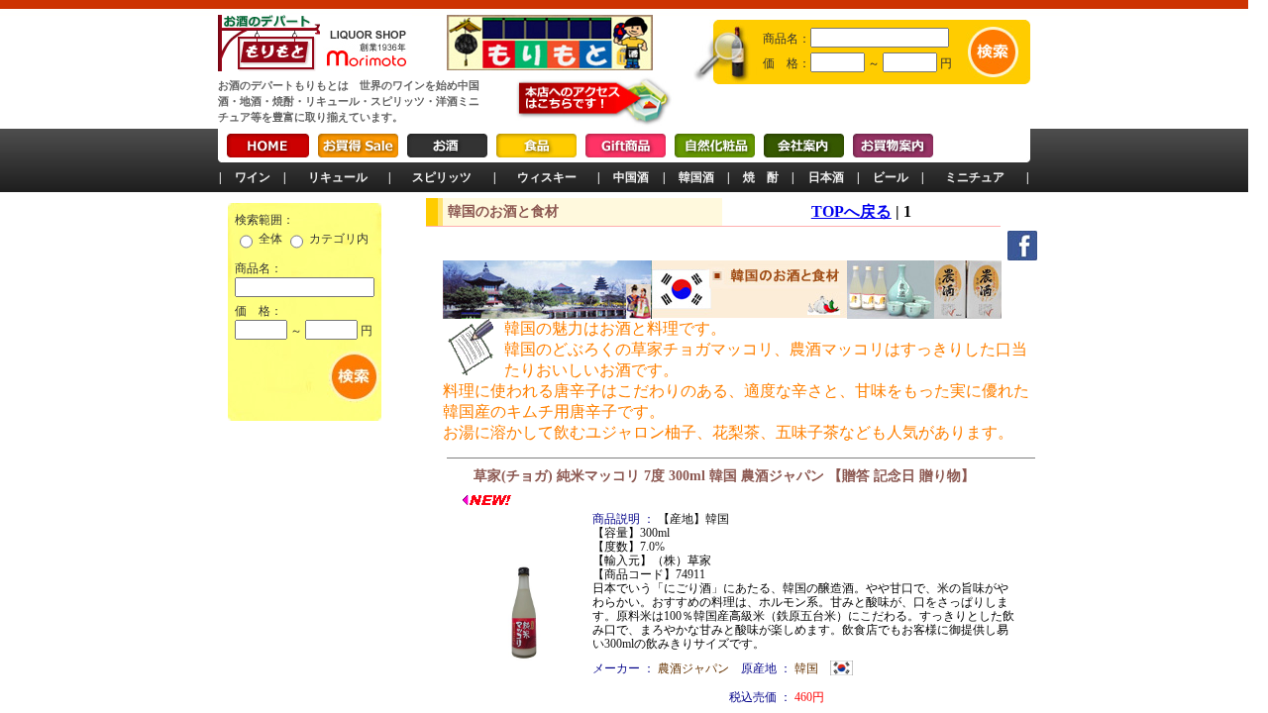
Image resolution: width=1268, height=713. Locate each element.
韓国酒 (696, 177)
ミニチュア (974, 177)
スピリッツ (442, 177)
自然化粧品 (715, 145)
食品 (536, 145)
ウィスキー (547, 177)
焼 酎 (761, 177)
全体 (270, 239)
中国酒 (631, 177)
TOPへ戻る (851, 211)
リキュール (338, 177)
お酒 (447, 145)
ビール (890, 177)
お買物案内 (893, 145)
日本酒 (826, 177)
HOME (268, 145)
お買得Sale (358, 145)
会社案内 (804, 145)
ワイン (252, 177)
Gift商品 (625, 145)
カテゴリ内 (339, 239)
